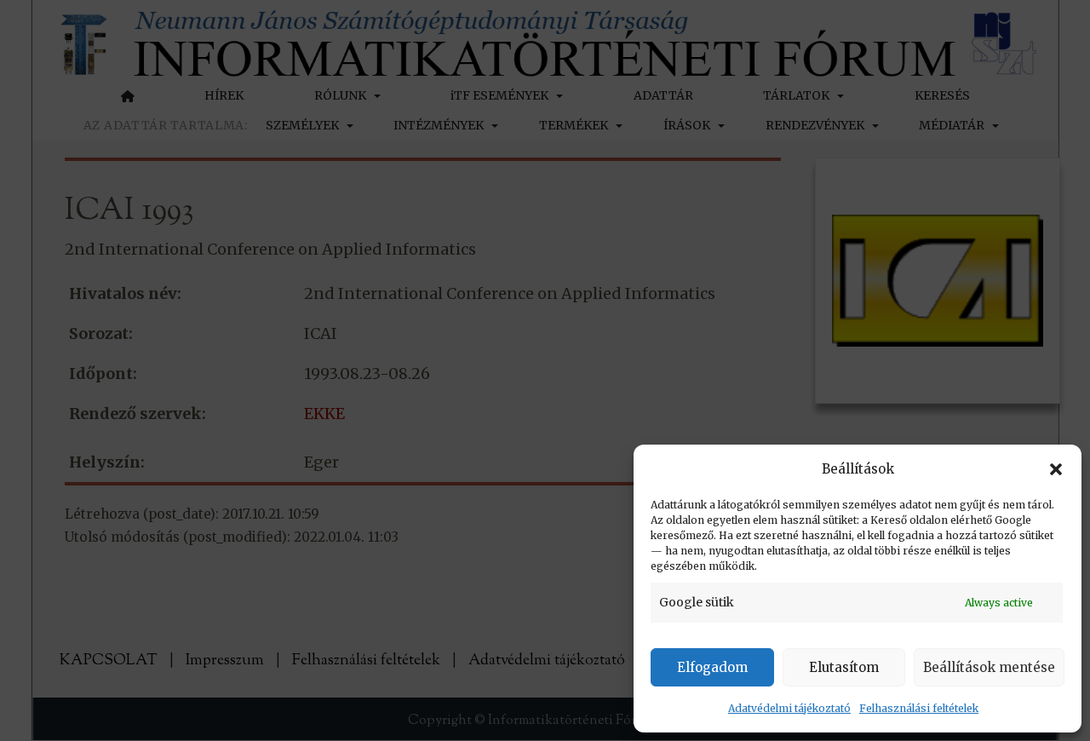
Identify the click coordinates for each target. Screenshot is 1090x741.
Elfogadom (712, 667)
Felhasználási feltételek (918, 708)
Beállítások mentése (989, 667)
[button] (1055, 469)
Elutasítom (844, 667)
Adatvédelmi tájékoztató (789, 708)
